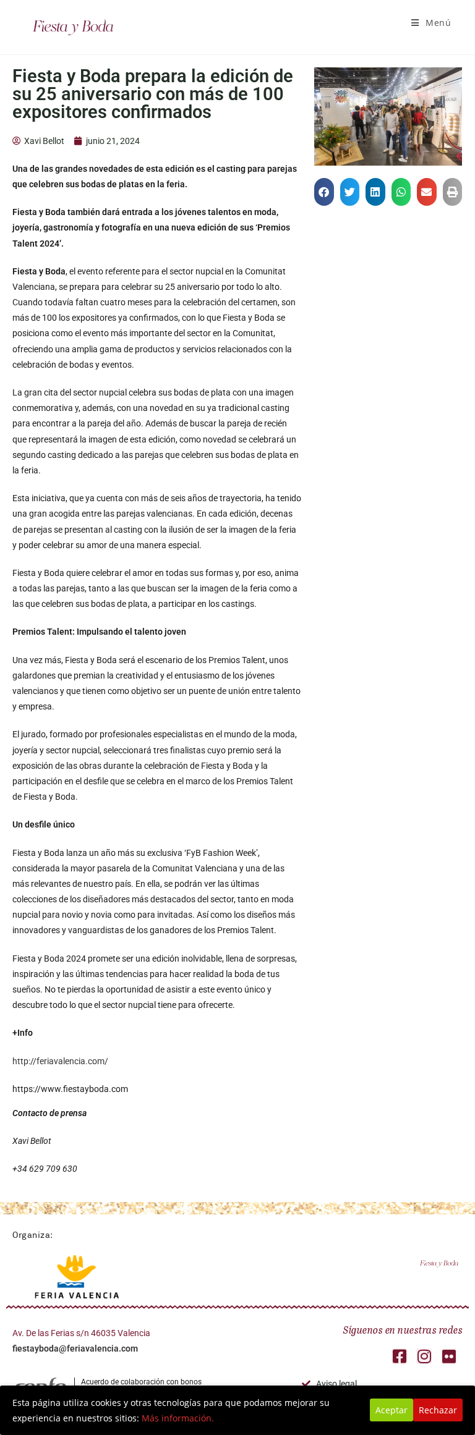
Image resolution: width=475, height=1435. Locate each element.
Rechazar (438, 1410)
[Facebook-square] (399, 1356)
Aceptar (391, 1410)
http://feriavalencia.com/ (60, 1061)
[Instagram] (424, 1356)
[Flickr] (448, 1356)
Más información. (178, 1418)
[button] (324, 192)
